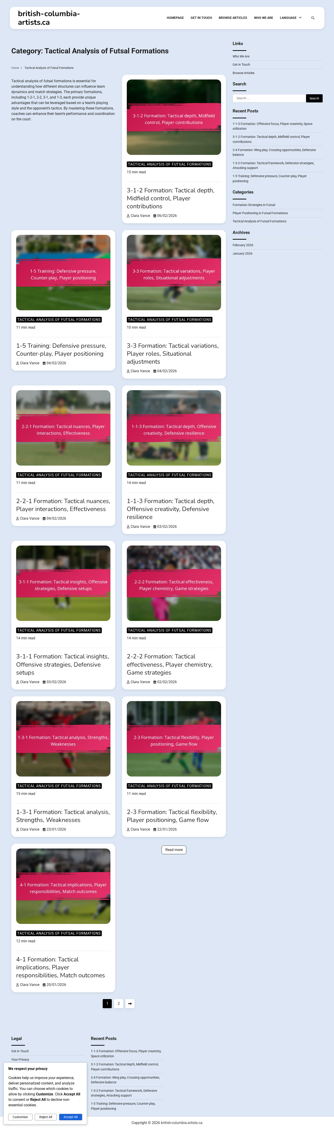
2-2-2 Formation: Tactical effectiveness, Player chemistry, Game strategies (169, 664)
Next (130, 1003)
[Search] (312, 18)
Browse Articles (233, 18)
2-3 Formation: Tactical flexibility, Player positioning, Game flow (172, 816)
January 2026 (242, 253)
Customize (20, 1117)
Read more (174, 850)
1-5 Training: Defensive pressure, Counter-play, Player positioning (61, 350)
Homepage (175, 18)
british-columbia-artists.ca (49, 17)
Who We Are (263, 18)
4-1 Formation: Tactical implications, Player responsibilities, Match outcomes (60, 967)
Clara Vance (140, 215)
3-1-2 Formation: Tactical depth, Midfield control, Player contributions (170, 198)
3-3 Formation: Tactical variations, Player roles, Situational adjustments (173, 354)
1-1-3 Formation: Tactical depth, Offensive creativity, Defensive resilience (170, 509)
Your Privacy (20, 1059)
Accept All (70, 1117)
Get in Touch (201, 18)
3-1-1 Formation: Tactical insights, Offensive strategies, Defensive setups (62, 664)
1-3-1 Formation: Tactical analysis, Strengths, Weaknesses (63, 816)
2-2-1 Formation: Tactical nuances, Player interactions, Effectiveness (63, 505)
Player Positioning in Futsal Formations (260, 213)
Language (288, 18)
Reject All (45, 1117)
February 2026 (243, 245)
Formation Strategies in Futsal (254, 205)
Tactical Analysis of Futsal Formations (169, 164)
